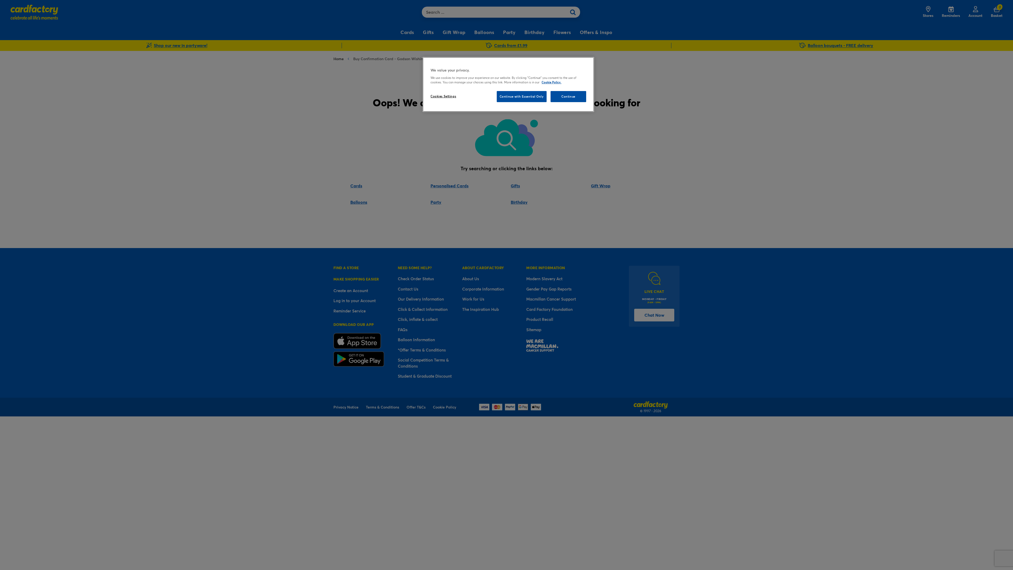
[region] (508, 84)
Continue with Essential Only (522, 96)
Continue (568, 96)
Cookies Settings (443, 96)
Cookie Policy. (551, 82)
